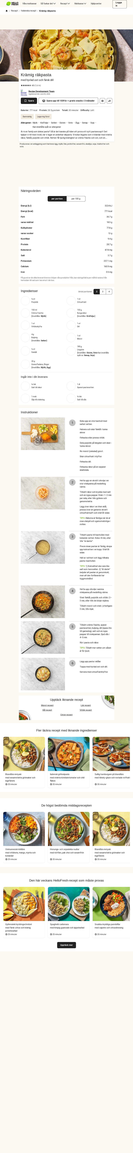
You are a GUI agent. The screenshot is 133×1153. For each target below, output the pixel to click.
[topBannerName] (66, 22)
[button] (66, 291)
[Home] (6, 11)
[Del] (109, 101)
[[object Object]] (102, 101)
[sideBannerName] (66, 167)
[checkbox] (22, 85)
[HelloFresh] (12, 4)
